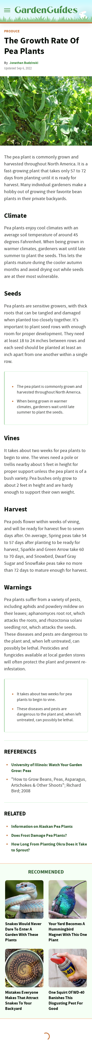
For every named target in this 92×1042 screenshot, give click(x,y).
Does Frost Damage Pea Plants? (39, 835)
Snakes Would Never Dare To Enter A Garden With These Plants (23, 931)
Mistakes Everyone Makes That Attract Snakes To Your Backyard (21, 1000)
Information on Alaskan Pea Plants (42, 826)
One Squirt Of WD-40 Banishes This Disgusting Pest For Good (66, 1000)
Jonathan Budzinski (23, 63)
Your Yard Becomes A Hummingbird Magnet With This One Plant (68, 931)
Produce (12, 31)
